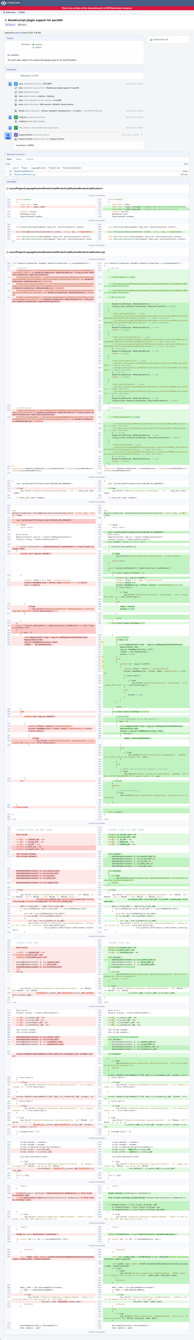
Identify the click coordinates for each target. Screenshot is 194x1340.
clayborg (38, 44)
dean (17, 33)
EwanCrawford (67, 104)
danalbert (53, 111)
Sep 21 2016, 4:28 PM (130, 135)
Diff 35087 (47, 84)
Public (23, 25)
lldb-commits (45, 104)
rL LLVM (34, 76)
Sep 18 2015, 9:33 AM (134, 117)
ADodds (56, 104)
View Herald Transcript (93, 111)
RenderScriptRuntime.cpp (24, 174)
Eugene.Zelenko (26, 135)
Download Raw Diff (160, 40)
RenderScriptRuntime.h (23, 171)
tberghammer (64, 111)
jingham (38, 47)
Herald (21, 111)
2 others (77, 111)
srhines (44, 111)
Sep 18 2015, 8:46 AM (134, 84)
